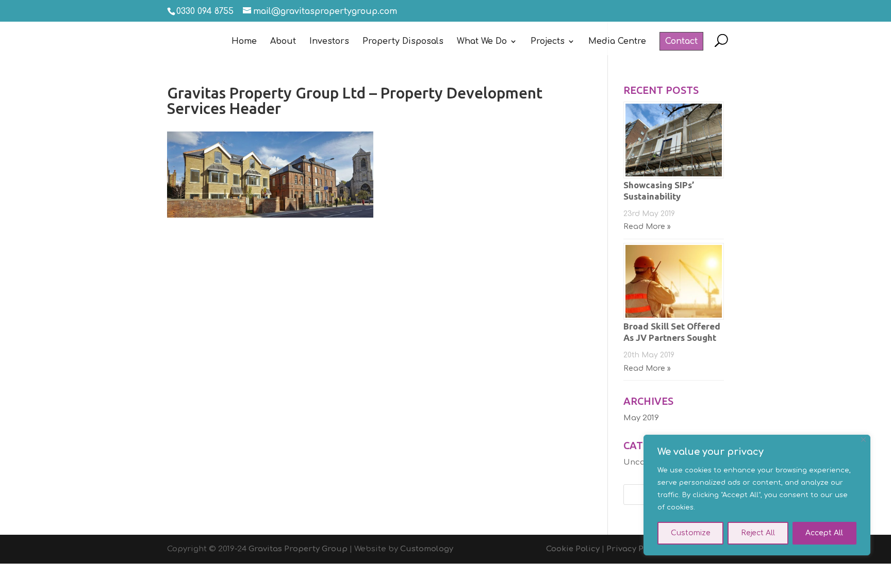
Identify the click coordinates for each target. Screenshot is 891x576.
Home (244, 42)
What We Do (482, 42)
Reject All (758, 533)
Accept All (824, 533)
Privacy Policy (634, 549)
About (283, 42)
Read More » (647, 227)
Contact (681, 41)
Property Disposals (402, 42)
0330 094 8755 (205, 11)
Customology (426, 549)
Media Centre (617, 42)
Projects (548, 42)
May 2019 (641, 418)
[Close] (863, 439)
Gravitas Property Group (298, 549)
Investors (329, 42)
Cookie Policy (573, 549)
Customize (691, 533)
